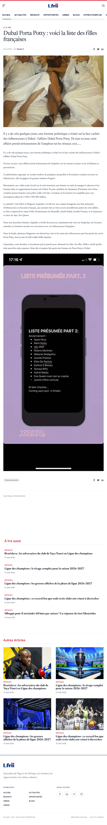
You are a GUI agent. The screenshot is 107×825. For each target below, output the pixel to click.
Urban (65, 15)
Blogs (76, 15)
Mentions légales (79, 817)
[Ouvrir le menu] (5, 6)
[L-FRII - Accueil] (53, 6)
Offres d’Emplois (92, 15)
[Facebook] (59, 794)
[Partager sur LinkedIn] (102, 49)
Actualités (20, 15)
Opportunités (51, 15)
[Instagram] (81, 794)
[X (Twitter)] (74, 794)
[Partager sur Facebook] (94, 49)
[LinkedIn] (67, 794)
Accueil (6, 15)
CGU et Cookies (97, 817)
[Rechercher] (102, 6)
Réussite (35, 15)
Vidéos (6, 805)
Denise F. (21, 49)
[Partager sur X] (98, 49)
